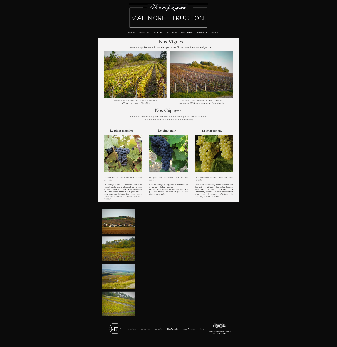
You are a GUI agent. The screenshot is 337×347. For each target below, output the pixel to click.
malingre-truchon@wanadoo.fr (220, 332)
